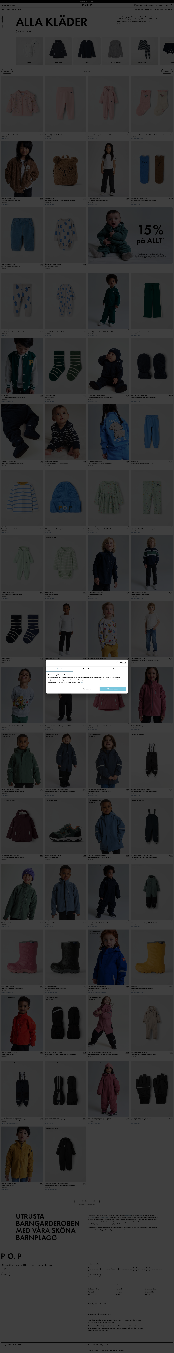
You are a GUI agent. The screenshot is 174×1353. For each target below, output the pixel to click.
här (82, 682)
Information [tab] (87, 669)
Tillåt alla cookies (112, 689)
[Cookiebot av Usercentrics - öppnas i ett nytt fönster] (118, 663)
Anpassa (85, 689)
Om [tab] (114, 669)
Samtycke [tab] (60, 669)
